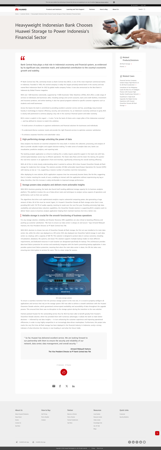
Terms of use (100, 448)
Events (17, 420)
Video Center (97, 420)
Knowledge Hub (98, 423)
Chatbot (43, 420)
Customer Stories (24, 14)
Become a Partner (72, 414)
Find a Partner (71, 417)
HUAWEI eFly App (40, 442)
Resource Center (98, 417)
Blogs (95, 429)
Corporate (122, 414)
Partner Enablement (72, 420)
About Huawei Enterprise (22, 414)
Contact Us (18, 423)
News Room (18, 417)
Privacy (93, 448)
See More (17, 426)
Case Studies (97, 414)
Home (17, 14)
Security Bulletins (124, 417)
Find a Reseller (45, 417)
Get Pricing (44, 414)
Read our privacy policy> (102, 2)
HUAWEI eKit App (24, 442)
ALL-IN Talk (97, 426)
